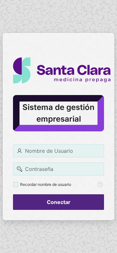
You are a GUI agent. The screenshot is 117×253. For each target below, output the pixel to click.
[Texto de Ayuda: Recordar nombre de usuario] (100, 184)
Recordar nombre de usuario (45, 184)
